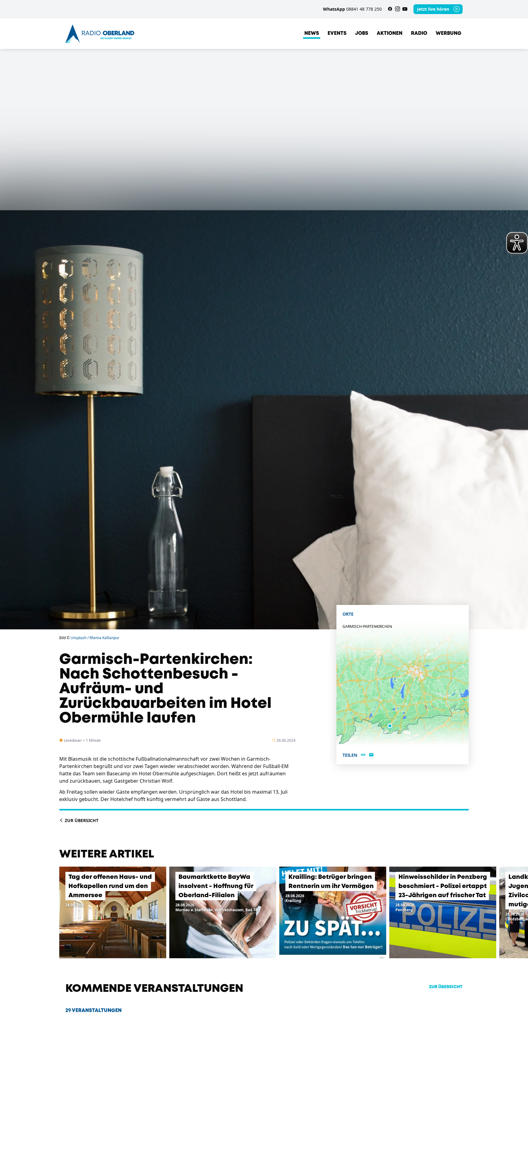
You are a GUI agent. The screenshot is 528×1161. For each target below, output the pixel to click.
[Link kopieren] (363, 755)
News (311, 33)
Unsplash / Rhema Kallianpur (95, 637)
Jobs (361, 33)
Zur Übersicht (81, 820)
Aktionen (389, 33)
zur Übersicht (446, 987)
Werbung (448, 33)
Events (337, 33)
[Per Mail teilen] (371, 755)
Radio (419, 33)
